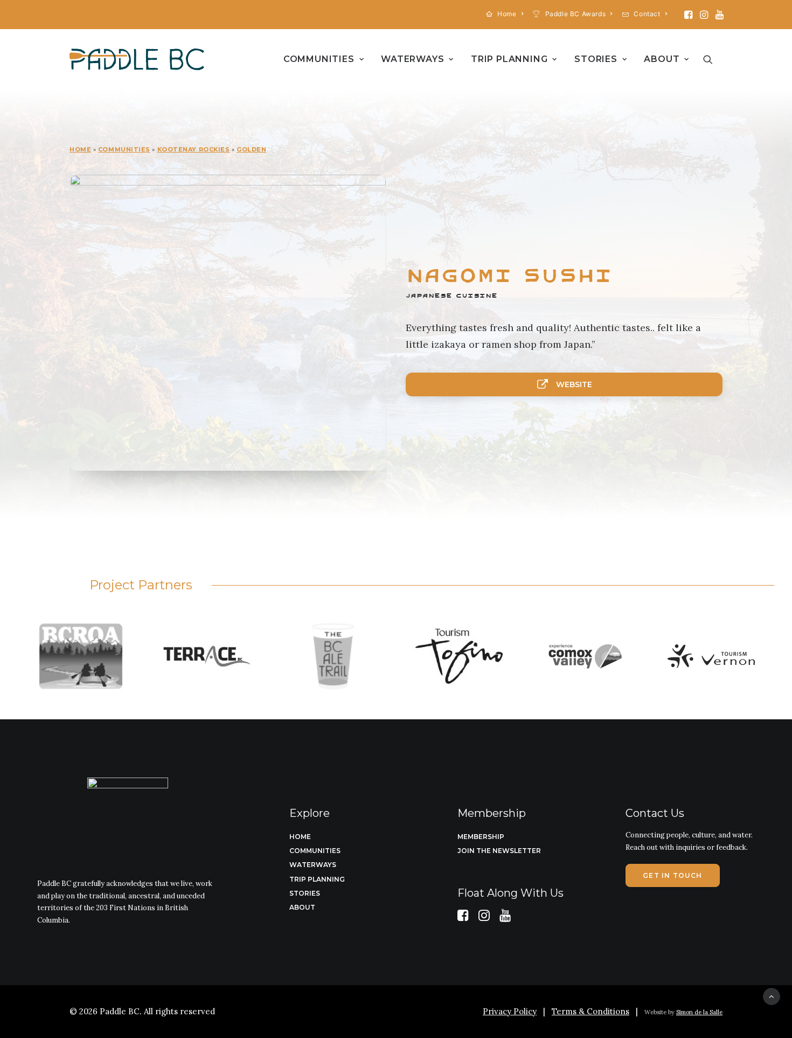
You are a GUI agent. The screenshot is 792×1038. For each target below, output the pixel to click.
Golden (251, 149)
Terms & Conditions (590, 1011)
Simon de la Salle (699, 1012)
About (661, 59)
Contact (647, 14)
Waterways (412, 59)
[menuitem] (504, 14)
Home (506, 14)
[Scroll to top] (771, 996)
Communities (319, 59)
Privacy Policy (510, 1011)
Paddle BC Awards (575, 14)
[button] (688, 14)
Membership (480, 837)
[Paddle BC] (137, 59)
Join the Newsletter (499, 851)
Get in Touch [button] (672, 875)
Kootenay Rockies (193, 149)
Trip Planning (509, 59)
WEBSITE (574, 384)
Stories (595, 59)
